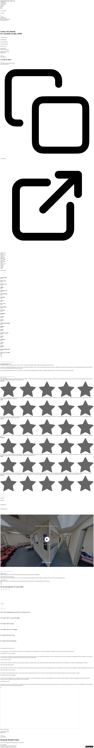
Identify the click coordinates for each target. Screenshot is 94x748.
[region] (47, 368)
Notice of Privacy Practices (11, 747)
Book (1, 278)
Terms (4, 747)
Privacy (1, 747)
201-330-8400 (3, 744)
